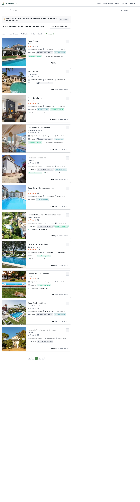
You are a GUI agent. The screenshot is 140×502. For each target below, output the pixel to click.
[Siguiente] (23, 52)
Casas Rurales (70, 3)
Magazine (94, 3)
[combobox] (62, 10)
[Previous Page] (32, 358)
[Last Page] (43, 358)
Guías (79, 3)
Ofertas (86, 3)
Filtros (126, 10)
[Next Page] (39, 358)
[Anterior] (4, 52)
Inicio (61, 3)
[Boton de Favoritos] (67, 41)
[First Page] (29, 358)
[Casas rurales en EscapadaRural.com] (9, 3)
